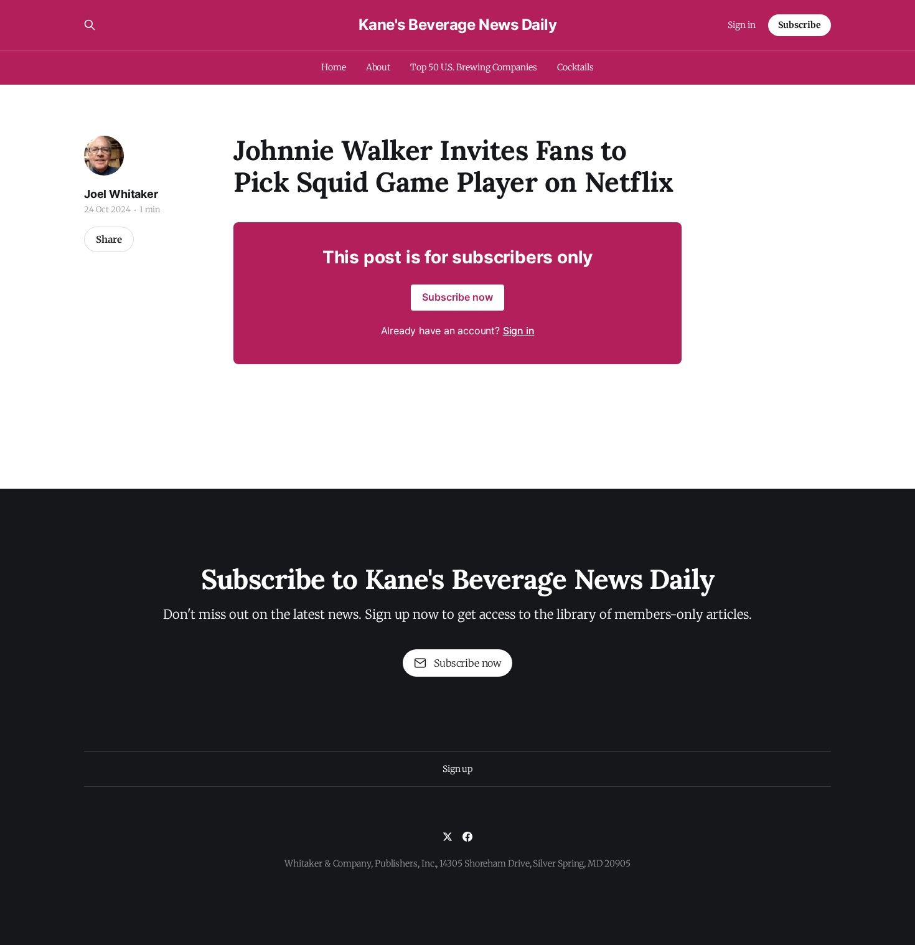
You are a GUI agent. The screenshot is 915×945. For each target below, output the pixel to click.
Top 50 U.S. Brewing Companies (473, 67)
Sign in (742, 25)
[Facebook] (467, 837)
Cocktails (575, 67)
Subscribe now (457, 297)
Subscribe (799, 25)
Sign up (457, 768)
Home (333, 67)
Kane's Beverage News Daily (458, 24)
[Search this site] (89, 25)
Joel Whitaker (121, 193)
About (378, 67)
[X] (448, 837)
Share (109, 239)
